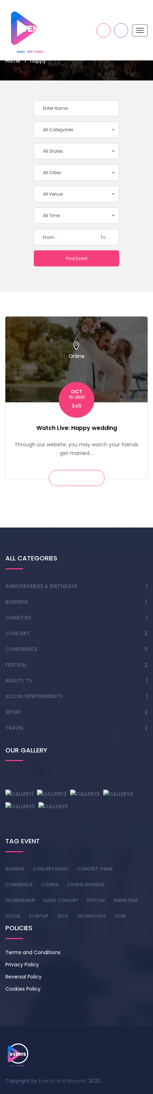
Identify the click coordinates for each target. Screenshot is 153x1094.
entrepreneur (20, 900)
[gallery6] (53, 806)
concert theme (95, 869)
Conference (21, 649)
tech (62, 916)
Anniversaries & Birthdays (41, 586)
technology (91, 916)
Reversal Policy (23, 976)
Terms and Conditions (32, 952)
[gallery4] (118, 793)
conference (19, 885)
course (49, 885)
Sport (13, 712)
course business (85, 885)
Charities (18, 617)
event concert (61, 900)
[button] (76, 130)
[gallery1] (19, 793)
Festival (16, 664)
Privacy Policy (22, 964)
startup (38, 916)
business (15, 869)
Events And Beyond (62, 1080)
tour (120, 916)
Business (16, 601)
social (13, 916)
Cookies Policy (23, 988)
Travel (14, 727)
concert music (51, 869)
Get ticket (76, 477)
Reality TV (18, 680)
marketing (126, 900)
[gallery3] (85, 793)
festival (96, 900)
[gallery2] (52, 793)
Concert (17, 633)
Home (12, 60)
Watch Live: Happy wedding (76, 428)
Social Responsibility (34, 696)
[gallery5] (20, 806)
